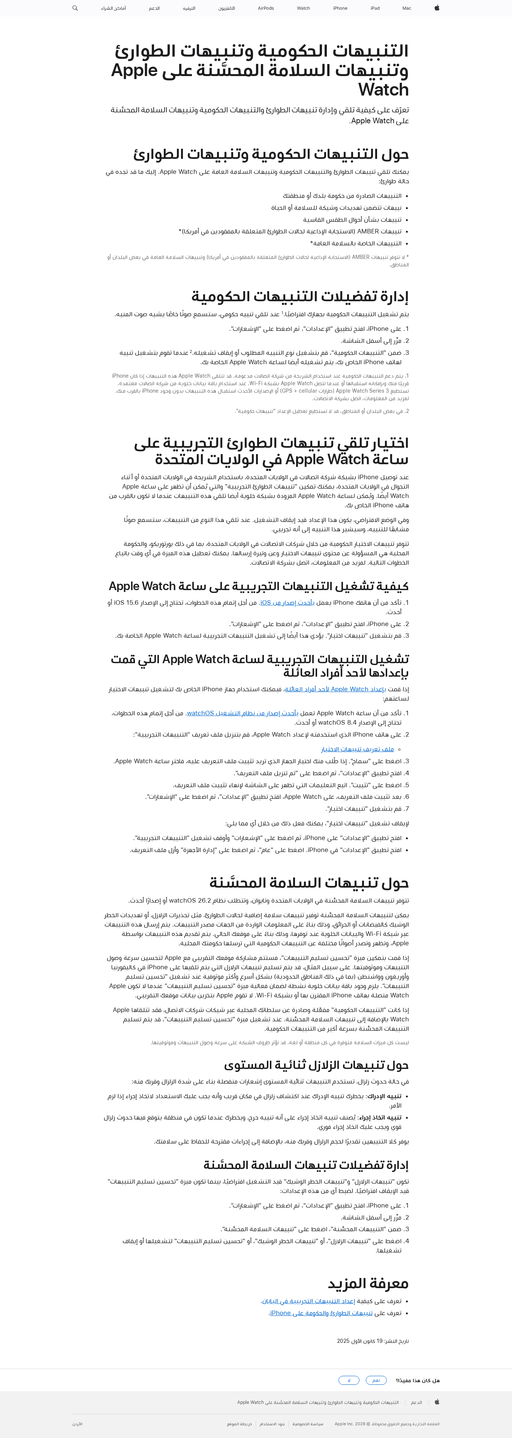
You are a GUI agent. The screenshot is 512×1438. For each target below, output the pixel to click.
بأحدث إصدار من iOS (287, 602)
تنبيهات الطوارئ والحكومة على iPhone (321, 1313)
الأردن (77, 1424)
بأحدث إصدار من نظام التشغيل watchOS (242, 713)
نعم (376, 1380)
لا (349, 1380)
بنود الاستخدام (272, 1424)
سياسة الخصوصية (308, 1424)
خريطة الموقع (239, 1424)
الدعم (416, 1402)
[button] (75, 8)
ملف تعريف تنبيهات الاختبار (357, 749)
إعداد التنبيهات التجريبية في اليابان (308, 1301)
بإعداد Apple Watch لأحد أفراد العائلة (335, 689)
